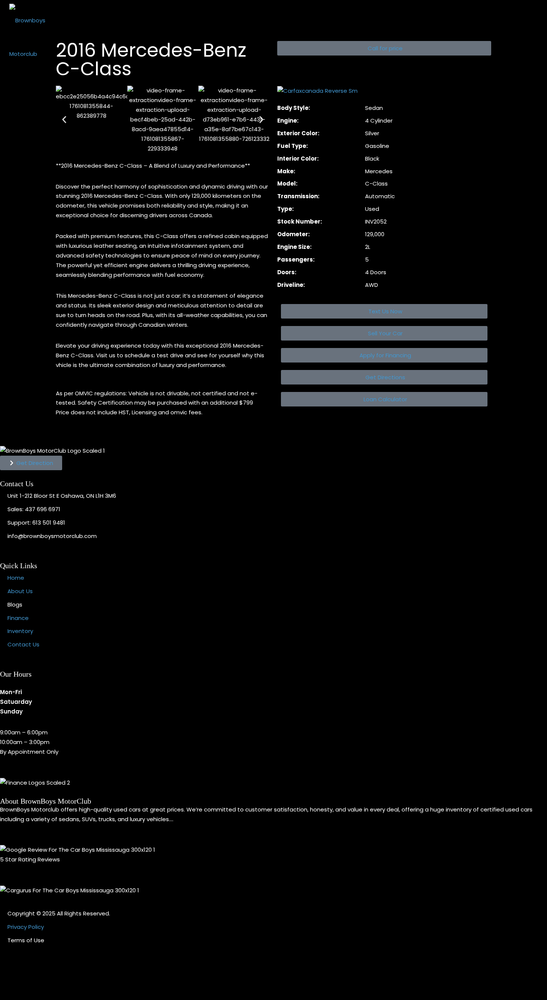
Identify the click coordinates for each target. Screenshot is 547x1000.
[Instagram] (29, 975)
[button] (384, 48)
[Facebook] (9, 975)
